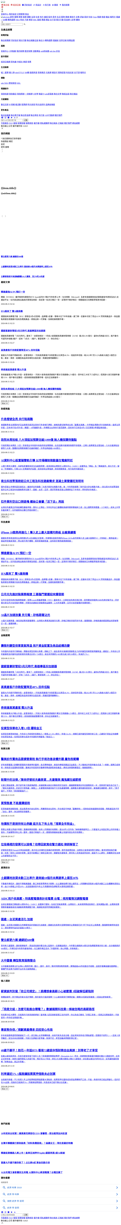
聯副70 (41, 94)
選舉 (20, 17)
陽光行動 (60, 20)
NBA (18, 20)
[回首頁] (4, 2)
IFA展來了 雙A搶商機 (12, 311)
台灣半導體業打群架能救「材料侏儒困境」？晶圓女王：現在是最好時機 (37, 1143)
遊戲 (39, 20)
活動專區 (36, 51)
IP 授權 (12, 105)
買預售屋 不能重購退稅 (15, 803)
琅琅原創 (21, 94)
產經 (46, 17)
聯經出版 (65, 94)
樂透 (25, 62)
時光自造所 (40, 105)
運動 (29, 17)
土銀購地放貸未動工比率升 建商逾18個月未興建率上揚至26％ (39, 877)
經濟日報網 (5, 62)
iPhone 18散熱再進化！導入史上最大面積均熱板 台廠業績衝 (38, 532)
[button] (60, 9)
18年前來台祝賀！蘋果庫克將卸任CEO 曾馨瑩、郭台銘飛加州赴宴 (34, 1133)
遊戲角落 (33, 73)
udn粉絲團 (45, 51)
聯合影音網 (25, 115)
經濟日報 (16, 5)
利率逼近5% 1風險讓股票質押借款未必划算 (28, 1073)
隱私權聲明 (45, 123)
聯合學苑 (34, 115)
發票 (29, 62)
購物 (78, 20)
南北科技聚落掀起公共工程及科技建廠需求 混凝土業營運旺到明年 (42, 481)
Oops (95, 17)
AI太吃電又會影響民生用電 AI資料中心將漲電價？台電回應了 (32, 1172)
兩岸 (86, 17)
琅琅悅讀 (5, 94)
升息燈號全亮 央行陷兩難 (17, 419)
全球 (33, 17)
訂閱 (25, 120)
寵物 (63, 17)
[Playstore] (11, 118)
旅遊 (103, 17)
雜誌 (108, 17)
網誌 (48, 20)
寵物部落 (62, 73)
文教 (78, 17)
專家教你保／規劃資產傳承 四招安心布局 (27, 1029)
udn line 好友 (55, 51)
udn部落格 (49, 94)
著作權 (36, 123)
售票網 (24, 105)
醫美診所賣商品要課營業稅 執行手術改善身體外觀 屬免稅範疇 (40, 759)
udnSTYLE (19, 73)
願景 (56, 5)
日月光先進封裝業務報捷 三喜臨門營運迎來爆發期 (32, 594)
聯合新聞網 (5, 40)
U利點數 (12, 51)
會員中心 (5, 14)
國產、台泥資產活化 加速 (17, 919)
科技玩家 (70, 73)
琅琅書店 (13, 94)
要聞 (16, 17)
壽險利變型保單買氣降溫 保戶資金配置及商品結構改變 (35, 645)
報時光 (113, 17)
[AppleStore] (14, 118)
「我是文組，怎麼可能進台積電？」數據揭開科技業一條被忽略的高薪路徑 (48, 1009)
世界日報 (63, 40)
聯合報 (6, 5)
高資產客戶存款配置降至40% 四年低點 (20, 350)
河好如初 (28, 5)
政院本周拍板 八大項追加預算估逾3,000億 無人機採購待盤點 (31, 389)
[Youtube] (8, 118)
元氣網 (48, 73)
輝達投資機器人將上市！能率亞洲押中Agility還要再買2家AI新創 (33, 1153)
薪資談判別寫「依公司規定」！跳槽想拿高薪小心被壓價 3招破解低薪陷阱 (47, 991)
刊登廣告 (5, 123)
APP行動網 (49, 115)
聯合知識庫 (5, 115)
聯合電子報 (15, 115)
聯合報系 (54, 123)
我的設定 (13, 14)
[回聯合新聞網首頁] (2, 2)
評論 (82, 17)
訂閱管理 (21, 14)
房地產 (14, 62)
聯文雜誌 (74, 94)
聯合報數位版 (32, 40)
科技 (90, 17)
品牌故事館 (50, 105)
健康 (67, 17)
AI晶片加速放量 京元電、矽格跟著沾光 (25, 615)
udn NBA (4, 83)
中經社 (20, 62)
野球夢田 (12, 83)
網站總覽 (76, 123)
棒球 (30, 20)
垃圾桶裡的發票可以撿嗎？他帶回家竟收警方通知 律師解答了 (39, 844)
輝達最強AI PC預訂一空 (13, 292)
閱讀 (99, 17)
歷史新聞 (28, 51)
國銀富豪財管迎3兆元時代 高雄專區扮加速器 (23, 330)
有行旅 (48, 5)
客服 (15, 123)
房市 (54, 17)
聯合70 (41, 40)
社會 (37, 17)
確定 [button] (11, 141)
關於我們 (58, 115)
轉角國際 (11, 20)
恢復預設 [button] (5, 141)
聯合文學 (57, 94)
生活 (59, 17)
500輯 (4, 20)
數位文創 (5, 105)
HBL (35, 20)
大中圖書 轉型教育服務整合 (18, 960)
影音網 (67, 20)
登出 (27, 14)
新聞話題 (71, 40)
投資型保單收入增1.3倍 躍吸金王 (21, 728)
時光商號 (31, 105)
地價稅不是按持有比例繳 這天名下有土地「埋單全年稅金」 (38, 823)
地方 (42, 17)
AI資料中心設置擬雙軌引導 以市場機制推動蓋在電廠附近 (37, 460)
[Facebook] (2, 118)
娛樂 (25, 17)
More (4, 403)
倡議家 (56, 40)
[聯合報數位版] (2, 7)
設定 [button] (3, 144)
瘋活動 (18, 105)
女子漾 (53, 20)
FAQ (11, 123)
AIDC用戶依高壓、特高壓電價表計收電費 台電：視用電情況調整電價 (44, 898)
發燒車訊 (41, 73)
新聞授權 (21, 123)
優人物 (12, 73)
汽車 (26, 20)
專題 (43, 20)
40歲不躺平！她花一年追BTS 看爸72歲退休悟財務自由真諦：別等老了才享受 (49, 1050)
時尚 (22, 20)
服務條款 (29, 123)
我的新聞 (65, 5)
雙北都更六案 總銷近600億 (17, 939)
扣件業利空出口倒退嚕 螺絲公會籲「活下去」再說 (32, 501)
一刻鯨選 (29, 94)
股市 (50, 17)
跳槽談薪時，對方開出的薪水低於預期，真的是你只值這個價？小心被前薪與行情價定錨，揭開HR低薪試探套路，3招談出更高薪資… (56, 997)
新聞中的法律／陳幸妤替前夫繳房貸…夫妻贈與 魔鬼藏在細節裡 (41, 779)
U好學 (73, 20)
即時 (12, 17)
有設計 (38, 5)
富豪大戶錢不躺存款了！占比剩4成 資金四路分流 (25, 1162)
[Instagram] (5, 118)
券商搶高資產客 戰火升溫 (13, 369)
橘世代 (72, 17)
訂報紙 (61, 123)
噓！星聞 (5, 73)
